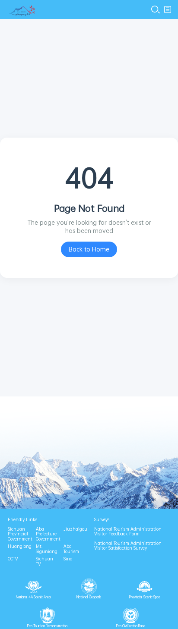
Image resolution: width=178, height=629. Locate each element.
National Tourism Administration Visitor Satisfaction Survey (128, 546)
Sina (68, 559)
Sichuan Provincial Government (18, 534)
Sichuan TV (44, 561)
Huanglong (18, 546)
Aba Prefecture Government (46, 534)
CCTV (13, 559)
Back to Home (89, 249)
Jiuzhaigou (74, 529)
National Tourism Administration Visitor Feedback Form (128, 532)
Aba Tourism (71, 549)
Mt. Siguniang (46, 549)
